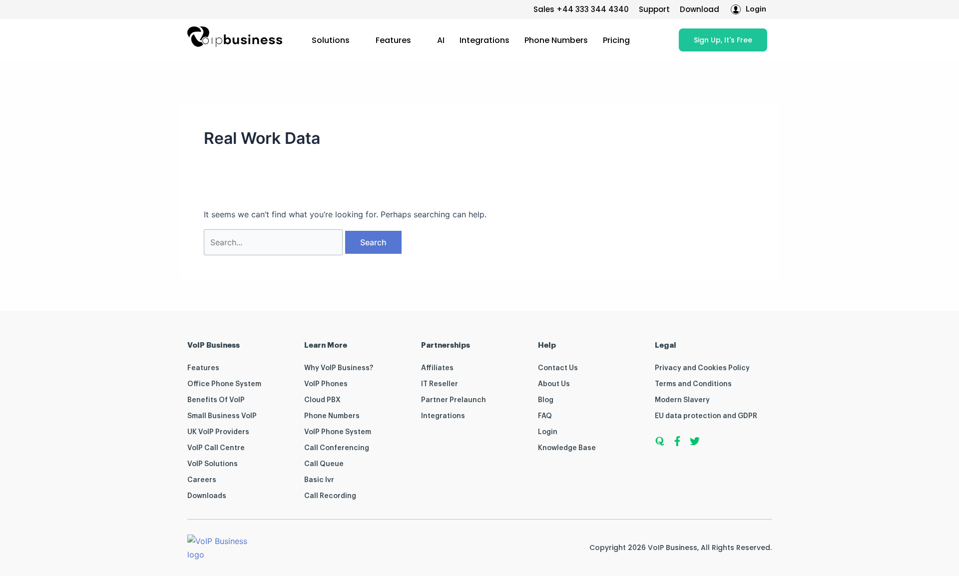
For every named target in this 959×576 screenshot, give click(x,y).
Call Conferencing (336, 448)
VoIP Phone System (337, 432)
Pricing (616, 40)
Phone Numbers (556, 40)
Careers (201, 480)
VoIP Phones (326, 384)
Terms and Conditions (693, 384)
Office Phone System (224, 384)
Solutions (331, 40)
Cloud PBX (322, 400)
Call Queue (324, 464)
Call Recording (330, 496)
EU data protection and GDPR (706, 416)
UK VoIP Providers (218, 432)
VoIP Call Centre (216, 448)
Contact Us (558, 368)
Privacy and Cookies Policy (702, 368)
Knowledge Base (567, 448)
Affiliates (437, 368)
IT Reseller (439, 384)
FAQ (545, 416)
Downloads (206, 496)
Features (393, 40)
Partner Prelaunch (453, 400)
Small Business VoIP (222, 416)
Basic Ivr (319, 480)
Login (547, 432)
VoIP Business (672, 548)
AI (441, 40)
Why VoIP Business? (338, 368)
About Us (554, 384)
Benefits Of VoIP (216, 400)
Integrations (484, 40)
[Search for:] (274, 242)
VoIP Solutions (212, 464)
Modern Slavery (682, 400)
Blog (545, 400)
